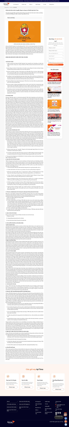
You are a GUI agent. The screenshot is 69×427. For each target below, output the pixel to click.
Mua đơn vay (38, 407)
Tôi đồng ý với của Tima (55, 62)
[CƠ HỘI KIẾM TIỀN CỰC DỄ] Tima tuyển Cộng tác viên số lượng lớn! (53, 96)
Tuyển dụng (37, 4)
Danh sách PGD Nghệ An (24, 404)
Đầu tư (30, 4)
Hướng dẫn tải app (56, 0)
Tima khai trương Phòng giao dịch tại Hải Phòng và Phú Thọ (54, 110)
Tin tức (44, 4)
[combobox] (56, 53)
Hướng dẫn (47, 406)
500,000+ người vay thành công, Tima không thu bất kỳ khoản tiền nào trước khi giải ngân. (55, 44)
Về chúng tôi (16, 4)
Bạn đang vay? (55, 40)
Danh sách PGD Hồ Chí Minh (11, 410)
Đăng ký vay (55, 64)
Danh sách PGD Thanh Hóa (23, 408)
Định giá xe (51, 4)
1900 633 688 (59, 406)
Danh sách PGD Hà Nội (11, 407)
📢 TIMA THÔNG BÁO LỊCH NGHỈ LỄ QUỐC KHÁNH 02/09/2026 (54, 83)
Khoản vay (24, 4)
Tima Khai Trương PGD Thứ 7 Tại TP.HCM (54, 121)
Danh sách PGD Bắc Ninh (24, 401)
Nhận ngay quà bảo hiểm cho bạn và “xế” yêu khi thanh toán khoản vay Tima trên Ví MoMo (54, 134)
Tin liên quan (54, 69)
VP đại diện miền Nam (11, 404)
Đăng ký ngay (12, 387)
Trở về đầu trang (58, 416)
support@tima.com (59, 404)
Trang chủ (6, 7)
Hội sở (8, 401)
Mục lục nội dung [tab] (11, 17)
